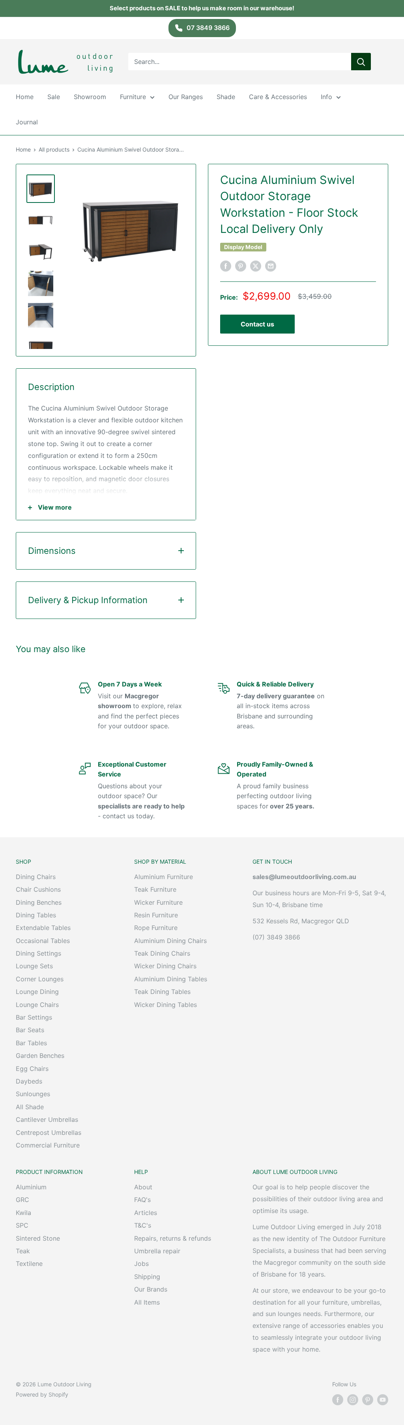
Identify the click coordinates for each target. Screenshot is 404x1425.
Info (326, 97)
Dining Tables (36, 915)
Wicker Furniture (158, 902)
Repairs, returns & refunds (172, 1238)
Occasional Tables (43, 941)
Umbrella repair (157, 1251)
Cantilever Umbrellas (47, 1119)
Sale (53, 97)
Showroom (90, 97)
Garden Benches (40, 1055)
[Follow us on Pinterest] (367, 1399)
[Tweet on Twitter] (255, 266)
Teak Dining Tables (162, 992)
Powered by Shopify (42, 1394)
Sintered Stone (38, 1238)
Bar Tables (31, 1043)
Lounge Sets (34, 966)
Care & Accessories (278, 97)
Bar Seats (30, 1030)
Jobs (141, 1264)
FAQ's (142, 1200)
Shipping (147, 1277)
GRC (22, 1200)
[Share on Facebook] (225, 266)
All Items (147, 1302)
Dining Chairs (36, 877)
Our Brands (150, 1289)
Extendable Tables (43, 928)
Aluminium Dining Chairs (170, 941)
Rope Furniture (156, 928)
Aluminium (31, 1187)
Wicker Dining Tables (165, 1005)
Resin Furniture (156, 915)
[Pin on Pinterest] (240, 266)
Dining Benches (39, 902)
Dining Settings (38, 953)
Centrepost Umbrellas (48, 1132)
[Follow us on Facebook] (337, 1399)
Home (25, 97)
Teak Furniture (155, 889)
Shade (226, 97)
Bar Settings (34, 1017)
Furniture (133, 97)
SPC (22, 1225)
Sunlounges (33, 1094)
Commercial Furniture (48, 1145)
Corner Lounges (40, 979)
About (143, 1187)
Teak (23, 1251)
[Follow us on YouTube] (382, 1399)
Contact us (257, 324)
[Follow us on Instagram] (352, 1399)
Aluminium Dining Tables (170, 979)
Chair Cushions (38, 889)
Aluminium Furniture (163, 877)
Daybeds (29, 1081)
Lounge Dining (37, 992)
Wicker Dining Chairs (165, 966)
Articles (145, 1213)
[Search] (361, 61)
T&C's (142, 1225)
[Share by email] (270, 266)
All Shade (30, 1107)
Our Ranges (185, 97)
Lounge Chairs (37, 1005)
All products (54, 149)
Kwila (23, 1213)
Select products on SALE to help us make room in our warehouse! (202, 8)
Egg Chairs (32, 1068)
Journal (27, 122)
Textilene (29, 1264)
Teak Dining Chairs (162, 953)
